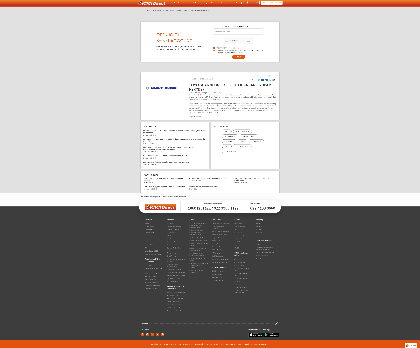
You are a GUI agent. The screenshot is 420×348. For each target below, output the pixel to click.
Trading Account (217, 277)
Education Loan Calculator (220, 262)
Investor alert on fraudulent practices (176, 260)
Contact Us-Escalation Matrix (174, 249)
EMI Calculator (216, 241)
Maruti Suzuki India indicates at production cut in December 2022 (163, 179)
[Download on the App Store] (256, 335)
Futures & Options (151, 245)
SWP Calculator (217, 250)
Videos (258, 230)
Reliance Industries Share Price (153, 269)
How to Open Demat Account (196, 272)
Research (150, 10)
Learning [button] (204, 3)
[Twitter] (270, 80)
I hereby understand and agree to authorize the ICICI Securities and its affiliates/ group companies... (239, 52)
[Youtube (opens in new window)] (162, 334)
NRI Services (171, 239)
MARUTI (191, 93)
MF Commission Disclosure (176, 275)
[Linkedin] (266, 80)
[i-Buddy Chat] (411, 344)
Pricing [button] (223, 3)
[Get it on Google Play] (271, 335)
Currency (256, 141)
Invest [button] (176, 3)
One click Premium (173, 230)
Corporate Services (173, 242)
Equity (159, 10)
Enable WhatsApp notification (228, 48)
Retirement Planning (174, 226)
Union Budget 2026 (151, 251)
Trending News (168, 10)
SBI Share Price (150, 265)
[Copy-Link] (273, 80)
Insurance (148, 236)
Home (143, 10)
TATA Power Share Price (175, 299)
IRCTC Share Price (151, 273)
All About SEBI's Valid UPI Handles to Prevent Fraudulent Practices (197, 225)
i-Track (258, 244)
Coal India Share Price (174, 305)
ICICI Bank (237, 259)
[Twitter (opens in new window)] (152, 334)
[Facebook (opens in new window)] (142, 334)
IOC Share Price (150, 279)
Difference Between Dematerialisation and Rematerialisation (196, 232)
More (240, 53)
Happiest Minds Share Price (176, 292)
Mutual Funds (242, 131)
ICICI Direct (237, 284)
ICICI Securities (239, 265)
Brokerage (170, 223)
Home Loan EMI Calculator (220, 259)
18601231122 (199, 208)
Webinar (259, 226)
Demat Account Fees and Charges (197, 260)
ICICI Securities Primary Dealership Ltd (241, 291)
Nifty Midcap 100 (239, 236)
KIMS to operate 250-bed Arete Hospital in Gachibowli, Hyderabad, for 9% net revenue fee (174, 132)
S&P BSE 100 (238, 230)
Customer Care (172, 233)
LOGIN (256, 3)
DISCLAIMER (273, 76)
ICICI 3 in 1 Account (218, 271)
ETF (242, 141)
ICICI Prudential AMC (241, 278)
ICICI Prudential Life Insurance (240, 274)
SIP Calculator (216, 253)
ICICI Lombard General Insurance (241, 269)
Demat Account (217, 274)
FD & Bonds (230, 136)
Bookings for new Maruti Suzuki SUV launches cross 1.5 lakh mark (254, 179)
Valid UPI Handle (172, 281)
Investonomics (261, 236)
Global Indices (238, 223)
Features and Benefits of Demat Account (197, 249)
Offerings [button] (214, 3)
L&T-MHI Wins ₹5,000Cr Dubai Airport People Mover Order (166, 162)
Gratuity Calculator (218, 244)
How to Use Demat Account (198, 240)
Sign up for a (238, 26)
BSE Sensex (238, 233)
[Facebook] (262, 80)
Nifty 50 (236, 248)
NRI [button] (231, 3)
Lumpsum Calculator (218, 238)
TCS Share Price (172, 295)
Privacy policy (171, 253)
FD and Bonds (149, 233)
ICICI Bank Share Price (174, 308)
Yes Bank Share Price (152, 282)
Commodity (242, 146)
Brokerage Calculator (219, 247)
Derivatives (248, 136)
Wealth (169, 236)
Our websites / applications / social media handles (265, 248)
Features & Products (174, 269)
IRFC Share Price (150, 276)
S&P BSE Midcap (239, 226)
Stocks (147, 223)
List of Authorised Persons (265, 253)
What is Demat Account (197, 237)
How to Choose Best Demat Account (198, 244)
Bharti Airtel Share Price (175, 302)
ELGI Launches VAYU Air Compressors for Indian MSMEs (165, 156)
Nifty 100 (237, 242)
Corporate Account (218, 280)
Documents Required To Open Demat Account (197, 254)
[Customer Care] (242, 2)
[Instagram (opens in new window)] (147, 334)
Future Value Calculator (219, 235)
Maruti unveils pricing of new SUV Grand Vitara (207, 178)
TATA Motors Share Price (175, 311)
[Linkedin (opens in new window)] (157, 334)
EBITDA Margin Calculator (220, 232)
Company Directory (151, 288)
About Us (170, 245)
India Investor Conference (153, 254)
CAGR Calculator (217, 256)
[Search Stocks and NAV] (237, 2)
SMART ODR (171, 256)
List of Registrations (173, 278)
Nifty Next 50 (238, 239)
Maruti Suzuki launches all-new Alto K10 (204, 187)
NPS (226, 146)
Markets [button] (194, 3)
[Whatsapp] (259, 80)
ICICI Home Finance (240, 287)
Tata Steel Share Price (152, 285)
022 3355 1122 (226, 208)
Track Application (262, 259)
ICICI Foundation (239, 262)
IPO (226, 131)
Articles (258, 223)
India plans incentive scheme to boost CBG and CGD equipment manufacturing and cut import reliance (169, 148)
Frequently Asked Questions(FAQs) (173, 265)
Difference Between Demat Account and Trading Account (198, 266)
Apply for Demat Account (272, 3)
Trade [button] (185, 3)
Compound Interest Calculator (218, 227)
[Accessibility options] (247, 2)
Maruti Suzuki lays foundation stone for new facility (164, 187)
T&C (238, 48)
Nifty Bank (237, 245)
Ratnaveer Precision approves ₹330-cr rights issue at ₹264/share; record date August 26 (174, 140)
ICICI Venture (238, 281)
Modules (259, 233)
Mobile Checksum (262, 256)
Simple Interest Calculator (220, 223)
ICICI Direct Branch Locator (176, 272)
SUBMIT (238, 57)
